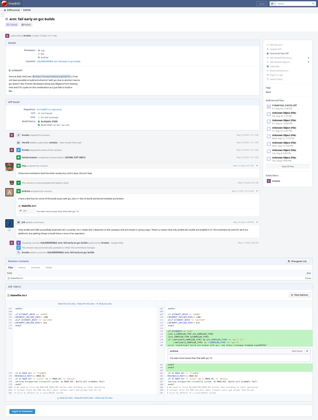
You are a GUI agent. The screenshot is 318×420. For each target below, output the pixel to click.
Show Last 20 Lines (103, 397)
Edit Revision (276, 44)
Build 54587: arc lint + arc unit (55, 124)
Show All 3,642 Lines (84, 397)
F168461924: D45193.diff (284, 105)
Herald (25, 142)
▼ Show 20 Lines (104, 303)
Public (27, 24)
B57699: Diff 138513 (75, 157)
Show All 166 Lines (85, 303)
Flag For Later (276, 74)
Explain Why (117, 242)
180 (24, 211)
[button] (261, 3)
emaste (276, 181)
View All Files (288, 166)
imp (43, 50)
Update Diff (275, 49)
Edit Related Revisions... (281, 57)
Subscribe (274, 66)
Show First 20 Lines (67, 303)
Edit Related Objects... (280, 61)
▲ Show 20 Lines (65, 397)
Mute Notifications (279, 70)
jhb (42, 53)
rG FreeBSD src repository (49, 109)
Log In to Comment (22, 411)
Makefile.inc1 (16, 278)
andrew (44, 57)
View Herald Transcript (70, 142)
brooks (27, 35)
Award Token (276, 79)
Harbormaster (29, 157)
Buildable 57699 (49, 121)
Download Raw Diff (279, 53)
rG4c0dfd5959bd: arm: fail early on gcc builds (58, 61)
